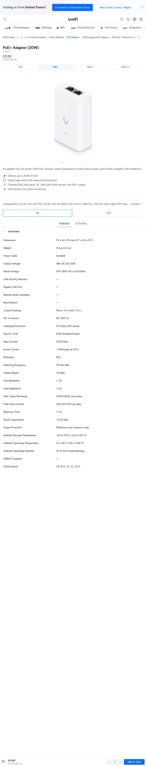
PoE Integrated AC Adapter (96, 37)
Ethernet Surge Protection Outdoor (29, 37)
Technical (64, 223)
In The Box (81, 223)
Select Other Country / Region (115, 7)
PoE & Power (9, 37)
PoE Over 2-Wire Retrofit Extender (128, 37)
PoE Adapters (73, 37)
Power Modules (56, 37)
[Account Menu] (141, 19)
